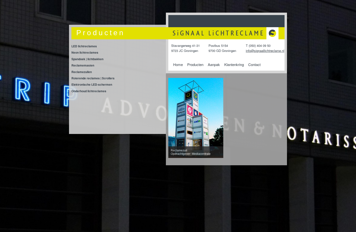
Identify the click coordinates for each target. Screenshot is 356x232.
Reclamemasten (82, 65)
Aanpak (214, 64)
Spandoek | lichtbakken (87, 59)
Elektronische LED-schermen (91, 84)
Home (178, 64)
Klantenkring (234, 64)
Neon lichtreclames (84, 52)
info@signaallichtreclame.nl (265, 50)
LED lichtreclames (84, 46)
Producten (195, 64)
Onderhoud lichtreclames (88, 91)
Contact (254, 64)
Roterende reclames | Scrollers (93, 78)
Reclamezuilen (81, 72)
